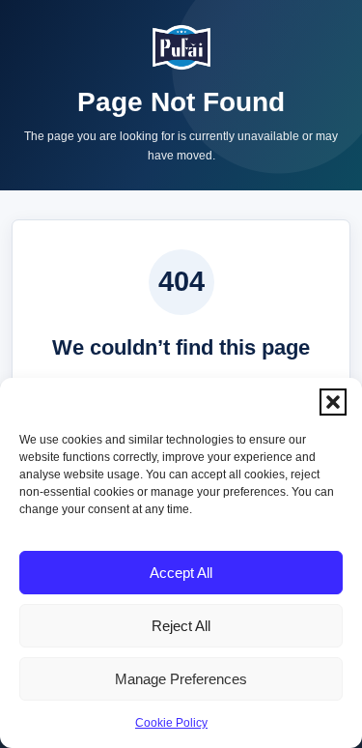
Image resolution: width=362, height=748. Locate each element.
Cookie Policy (171, 723)
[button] (333, 402)
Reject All (181, 626)
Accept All (181, 572)
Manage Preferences (181, 679)
